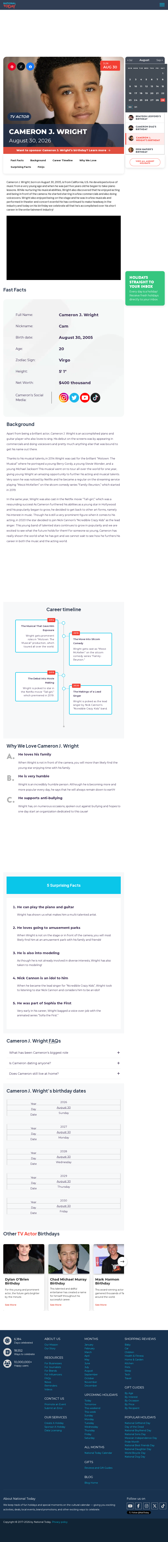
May (86, 1359)
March (88, 1352)
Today (87, 1400)
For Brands (50, 1370)
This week (90, 1411)
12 (146, 86)
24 (135, 100)
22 (162, 93)
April (86, 1355)
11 (141, 86)
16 (130, 93)
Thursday (89, 1430)
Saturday (89, 1438)
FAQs (41, 167)
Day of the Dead (134, 1426)
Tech (127, 1374)
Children (129, 1352)
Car (126, 1348)
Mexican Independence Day (141, 1438)
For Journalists (52, 1367)
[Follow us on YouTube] (130, 1506)
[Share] (30, 66)
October (89, 1378)
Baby (128, 1344)
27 (151, 100)
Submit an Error (53, 1408)
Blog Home (91, 1482)
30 (130, 107)
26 (146, 100)
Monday (89, 1419)
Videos (48, 1389)
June (87, 1363)
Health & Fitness (134, 1355)
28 (157, 100)
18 (141, 93)
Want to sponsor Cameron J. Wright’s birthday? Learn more (61, 150)
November (90, 1382)
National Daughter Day (138, 1449)
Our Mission (51, 1344)
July (86, 1367)
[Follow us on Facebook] (138, 1506)
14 (157, 86)
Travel (128, 1378)
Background (38, 160)
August (88, 1370)
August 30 (64, 1107)
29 (162, 100)
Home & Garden (134, 1359)
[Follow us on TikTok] (163, 1506)
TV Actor (19, 116)
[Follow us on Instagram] (146, 1506)
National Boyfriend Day (138, 1430)
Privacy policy (60, 1522)
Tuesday (89, 1423)
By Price (129, 1404)
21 (157, 93)
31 (135, 107)
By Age (129, 1393)
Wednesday (91, 1426)
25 (141, 100)
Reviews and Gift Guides (98, 1467)
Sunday (88, 1415)
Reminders (50, 1385)
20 (151, 93)
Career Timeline (62, 160)
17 (135, 93)
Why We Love (87, 160)
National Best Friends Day (140, 1445)
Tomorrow (90, 1404)
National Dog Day (135, 1456)
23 (130, 100)
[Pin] (11, 66)
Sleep (128, 1370)
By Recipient (132, 1408)
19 (146, 93)
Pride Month (132, 1441)
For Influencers (53, 1374)
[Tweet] (21, 66)
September (91, 1374)
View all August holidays (145, 162)
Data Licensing (53, 1430)
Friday (87, 1434)
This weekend (92, 1408)
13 (152, 86)
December (90, 1385)
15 (163, 86)
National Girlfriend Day (137, 1423)
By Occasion (132, 1400)
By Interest (131, 1397)
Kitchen (129, 1363)
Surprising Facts (21, 167)
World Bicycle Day (135, 1452)
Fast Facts (17, 160)
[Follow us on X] (154, 1506)
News (47, 1382)
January (88, 1344)
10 (135, 86)
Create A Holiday (54, 1423)
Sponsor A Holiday (54, 1426)
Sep (159, 60)
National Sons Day (135, 1434)
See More (10, 1304)
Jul (130, 60)
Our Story (49, 1348)
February (89, 1348)
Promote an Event (55, 1404)
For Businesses (53, 1363)
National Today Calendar (98, 1452)
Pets (127, 1367)
